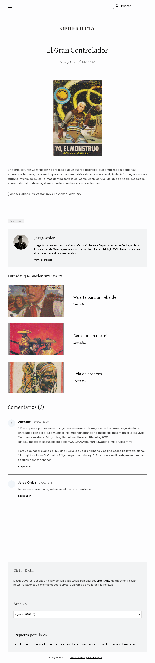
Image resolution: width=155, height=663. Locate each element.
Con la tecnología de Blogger (86, 657)
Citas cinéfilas (62, 644)
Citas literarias (22, 644)
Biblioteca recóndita (84, 644)
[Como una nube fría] (36, 339)
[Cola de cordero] (36, 377)
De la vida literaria (42, 644)
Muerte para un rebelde (94, 300)
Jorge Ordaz (70, 62)
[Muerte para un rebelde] (36, 300)
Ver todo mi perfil (43, 259)
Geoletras (104, 644)
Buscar (117, 6)
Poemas (116, 644)
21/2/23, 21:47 (46, 482)
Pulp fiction (16, 221)
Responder (24, 466)
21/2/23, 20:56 (41, 422)
